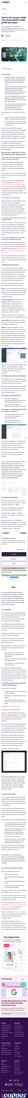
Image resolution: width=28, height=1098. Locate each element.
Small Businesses (19, 1036)
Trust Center (18, 1074)
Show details (20, 549)
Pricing (3, 1038)
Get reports (4, 1034)
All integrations (18, 1056)
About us (17, 1063)
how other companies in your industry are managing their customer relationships (13, 904)
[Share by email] (18, 40)
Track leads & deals (6, 1027)
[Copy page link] (12, 40)
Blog (2, 1063)
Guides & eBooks (5, 1066)
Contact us (17, 1070)
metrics (16, 274)
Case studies (4, 1070)
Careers (17, 1064)
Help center (4, 1072)
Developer (17, 1068)
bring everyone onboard (13, 706)
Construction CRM (19, 1032)
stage (17, 331)
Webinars (3, 1064)
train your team (16, 912)
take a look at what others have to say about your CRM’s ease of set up (13, 184)
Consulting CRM (19, 1027)
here (18, 849)
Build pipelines (5, 1030)
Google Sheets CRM (6, 1050)
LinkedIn (17, 1045)
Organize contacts (6, 1025)
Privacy (19, 1090)
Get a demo (17, 1066)
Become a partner (19, 1072)
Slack (16, 1050)
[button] (25, 2)
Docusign (17, 1054)
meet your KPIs (22, 248)
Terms (25, 1090)
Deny (14, 563)
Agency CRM (18, 1025)
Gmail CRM (4, 1048)
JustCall (17, 1046)
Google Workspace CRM (6, 1046)
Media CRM (18, 1029)
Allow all (14, 554)
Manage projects (5, 1029)
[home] (5, 2)
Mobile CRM (4, 1036)
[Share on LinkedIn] (15, 40)
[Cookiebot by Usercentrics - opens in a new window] (20, 533)
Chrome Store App (6, 1054)
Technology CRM (19, 1034)
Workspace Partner (6, 1052)
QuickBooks (18, 1052)
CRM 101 (3, 1068)
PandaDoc (17, 1048)
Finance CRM (18, 1030)
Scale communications (7, 1032)
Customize (13, 558)
